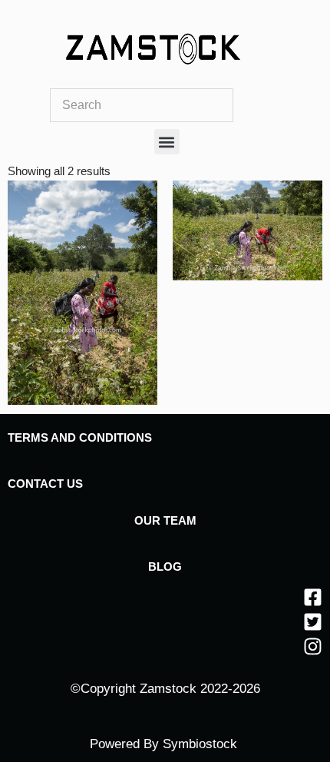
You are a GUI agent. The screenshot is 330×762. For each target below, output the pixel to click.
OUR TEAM (165, 520)
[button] (167, 141)
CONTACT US (45, 483)
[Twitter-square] (312, 621)
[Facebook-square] (312, 597)
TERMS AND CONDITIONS (80, 437)
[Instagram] (312, 646)
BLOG (165, 566)
